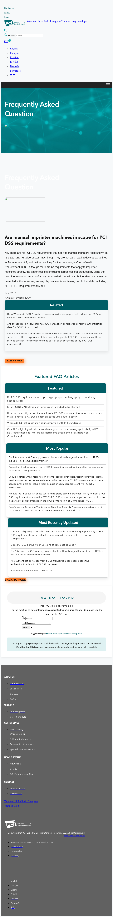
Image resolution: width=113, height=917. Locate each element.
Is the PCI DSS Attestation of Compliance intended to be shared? (43, 407)
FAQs (80, 633)
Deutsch (14, 66)
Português (15, 70)
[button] (31, 21)
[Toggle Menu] (108, 84)
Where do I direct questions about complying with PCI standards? (44, 423)
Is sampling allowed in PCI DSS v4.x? (31, 570)
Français (14, 52)
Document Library (70, 633)
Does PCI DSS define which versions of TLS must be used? (43, 544)
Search (11, 35)
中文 (12, 75)
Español (14, 57)
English (14, 48)
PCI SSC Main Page (54, 633)
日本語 (14, 61)
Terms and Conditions (74, 835)
